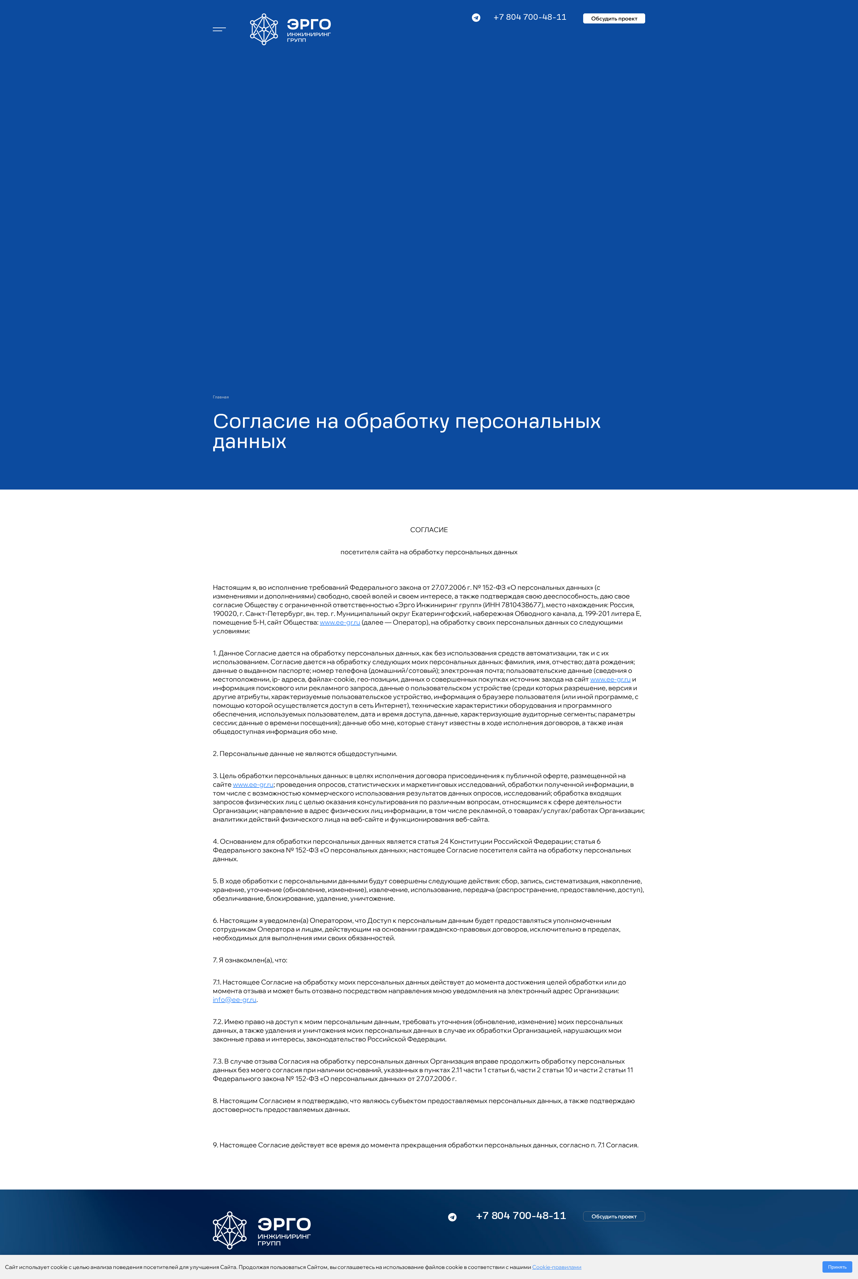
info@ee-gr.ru (234, 999)
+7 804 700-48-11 (529, 18)
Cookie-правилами (556, 1267)
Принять (837, 1267)
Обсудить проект (614, 18)
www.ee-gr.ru (340, 622)
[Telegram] (476, 28)
